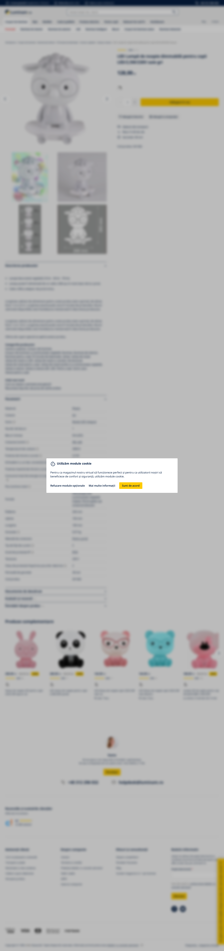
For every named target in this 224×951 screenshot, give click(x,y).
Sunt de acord (131, 485)
